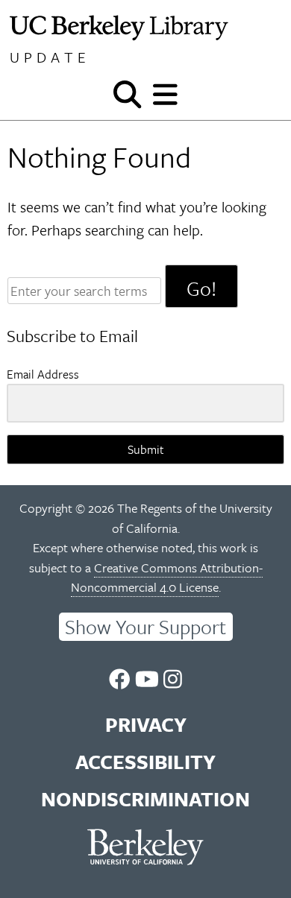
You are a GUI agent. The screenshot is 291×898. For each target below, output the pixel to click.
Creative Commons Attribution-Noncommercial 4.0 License (167, 577)
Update (50, 57)
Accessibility (145, 761)
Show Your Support (145, 627)
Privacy (146, 724)
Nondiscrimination (145, 799)
